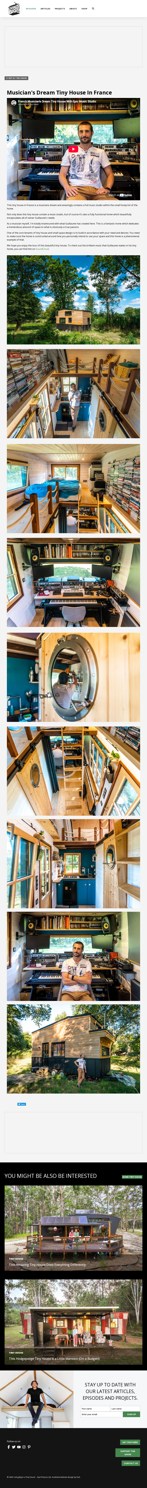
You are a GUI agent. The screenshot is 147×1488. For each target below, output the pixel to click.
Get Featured (132, 1441)
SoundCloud (42, 249)
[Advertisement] (73, 47)
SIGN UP (131, 1414)
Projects (60, 8)
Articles (45, 8)
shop (84, 8)
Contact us (131, 1462)
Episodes (31, 8)
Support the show (129, 1450)
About (73, 8)
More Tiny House (132, 1176)
